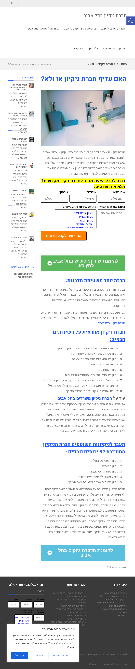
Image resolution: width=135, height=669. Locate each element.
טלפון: (63, 192)
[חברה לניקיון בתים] (31, 214)
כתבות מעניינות (25, 276)
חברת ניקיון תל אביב (94, 664)
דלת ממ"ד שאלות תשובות (19, 140)
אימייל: (91, 192)
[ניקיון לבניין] (76, 217)
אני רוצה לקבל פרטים (63, 236)
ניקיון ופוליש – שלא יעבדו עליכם (18, 165)
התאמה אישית (60, 655)
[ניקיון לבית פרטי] (76, 213)
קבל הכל (19, 655)
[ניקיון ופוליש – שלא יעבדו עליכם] (31, 165)
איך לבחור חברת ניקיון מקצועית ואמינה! (17, 114)
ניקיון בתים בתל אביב (115, 599)
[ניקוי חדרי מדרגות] (31, 191)
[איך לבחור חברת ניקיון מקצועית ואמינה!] (31, 114)
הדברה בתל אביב (117, 605)
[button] (130, 20)
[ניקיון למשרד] (76, 221)
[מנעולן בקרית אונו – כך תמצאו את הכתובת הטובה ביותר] (31, 85)
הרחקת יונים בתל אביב (114, 609)
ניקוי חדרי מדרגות (19, 190)
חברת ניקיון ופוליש (19, 237)
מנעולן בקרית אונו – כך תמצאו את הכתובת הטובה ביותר (18, 87)
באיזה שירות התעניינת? (79, 206)
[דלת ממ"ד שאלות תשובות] (31, 139)
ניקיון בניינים (40, 64)
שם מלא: (118, 192)
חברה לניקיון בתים (19, 214)
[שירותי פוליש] (76, 224)
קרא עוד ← (22, 106)
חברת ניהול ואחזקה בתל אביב (111, 602)
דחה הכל (38, 655)
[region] (43, 643)
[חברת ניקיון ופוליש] (31, 238)
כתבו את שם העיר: (111, 206)
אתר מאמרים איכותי (23, 273)
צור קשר (121, 612)
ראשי (48, 64)
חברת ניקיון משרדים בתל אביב (85, 398)
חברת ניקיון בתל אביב (105, 15)
